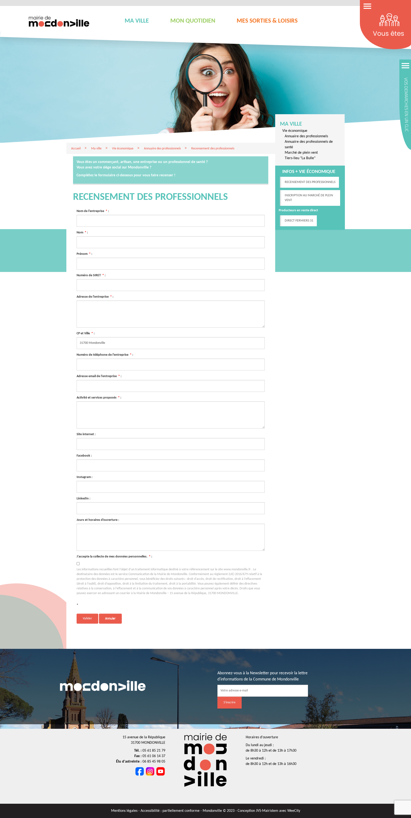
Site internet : (86, 434)
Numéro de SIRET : (91, 275)
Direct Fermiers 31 (299, 220)
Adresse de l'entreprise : (95, 297)
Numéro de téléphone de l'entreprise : (105, 355)
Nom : (82, 232)
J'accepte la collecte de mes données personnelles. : (114, 556)
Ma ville (291, 124)
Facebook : (84, 456)
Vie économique (294, 131)
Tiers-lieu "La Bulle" (300, 158)
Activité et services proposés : (99, 397)
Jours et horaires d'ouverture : (98, 520)
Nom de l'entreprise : (93, 211)
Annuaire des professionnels (306, 136)
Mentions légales (124, 811)
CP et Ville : (86, 333)
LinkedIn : (83, 498)
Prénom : (84, 254)
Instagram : (85, 477)
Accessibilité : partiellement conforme (171, 811)
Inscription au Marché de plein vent (309, 198)
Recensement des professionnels (310, 182)
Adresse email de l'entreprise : (99, 376)
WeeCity (293, 811)
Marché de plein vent (301, 153)
